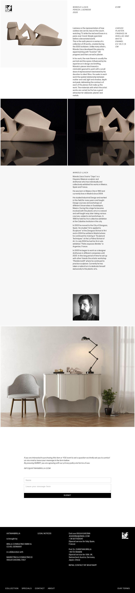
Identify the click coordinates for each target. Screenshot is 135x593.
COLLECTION (11, 588)
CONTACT (40, 588)
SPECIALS (27, 588)
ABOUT (51, 588)
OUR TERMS (123, 588)
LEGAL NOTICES (44, 533)
